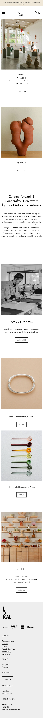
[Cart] (39, 12)
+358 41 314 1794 (8, 699)
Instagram (5, 664)
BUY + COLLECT (22, 170)
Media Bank (6, 654)
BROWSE (21, 424)
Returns (4, 646)
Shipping (5, 644)
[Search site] (36, 12)
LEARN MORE (21, 92)
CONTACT (21, 590)
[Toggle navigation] (3, 12)
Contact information (8, 641)
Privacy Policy (6, 652)
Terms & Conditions (8, 649)
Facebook (5, 667)
